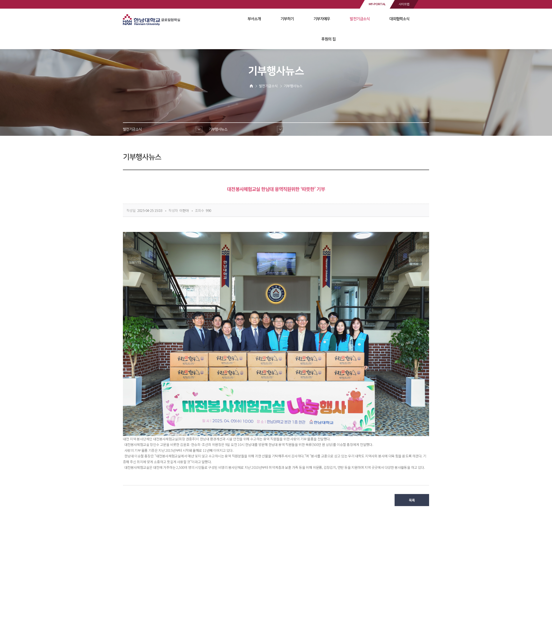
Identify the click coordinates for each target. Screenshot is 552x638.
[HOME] (251, 86)
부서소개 (254, 18)
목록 (412, 500)
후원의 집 (328, 39)
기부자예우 (322, 18)
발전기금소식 (360, 18)
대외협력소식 (399, 18)
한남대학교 (152, 20)
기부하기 (287, 18)
